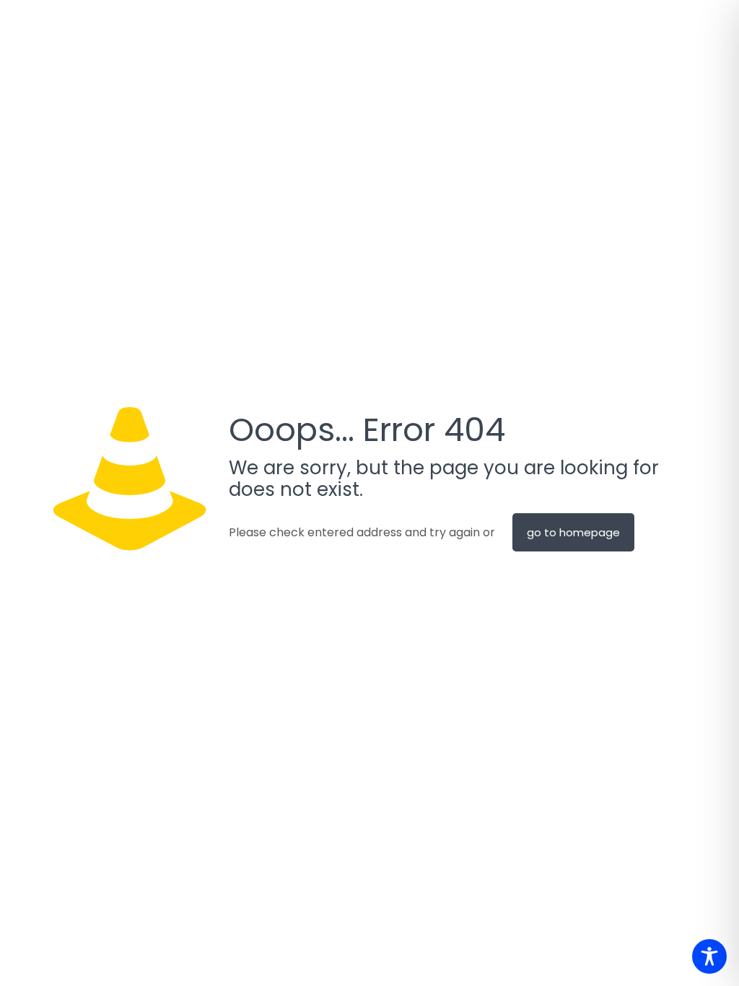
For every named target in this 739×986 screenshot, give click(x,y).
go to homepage (573, 532)
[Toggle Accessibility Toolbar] (709, 956)
